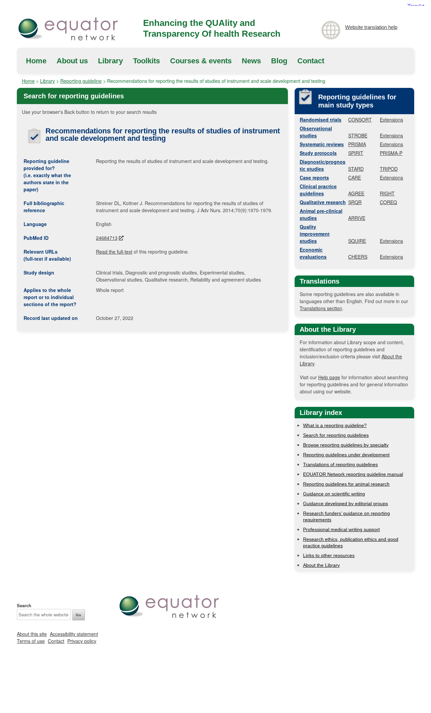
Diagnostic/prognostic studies (322, 165)
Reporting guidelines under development (346, 454)
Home (36, 61)
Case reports (314, 177)
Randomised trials (320, 119)
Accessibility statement (74, 633)
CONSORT (360, 119)
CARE (354, 177)
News (251, 61)
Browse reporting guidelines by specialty (346, 445)
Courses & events (201, 61)
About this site (32, 633)
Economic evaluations (313, 253)
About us (72, 61)
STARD (356, 168)
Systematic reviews (322, 144)
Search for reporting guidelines (336, 435)
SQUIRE (357, 240)
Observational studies (316, 132)
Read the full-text (114, 251)
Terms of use (31, 641)
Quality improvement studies (315, 233)
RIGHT (387, 193)
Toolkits (146, 61)
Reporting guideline (81, 80)
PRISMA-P (391, 153)
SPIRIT (355, 153)
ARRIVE (356, 218)
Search (24, 605)
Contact (310, 61)
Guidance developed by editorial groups (345, 503)
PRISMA (357, 144)
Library (110, 61)
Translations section (321, 308)
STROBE (357, 135)
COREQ (388, 202)
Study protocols (318, 153)
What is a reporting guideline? (335, 425)
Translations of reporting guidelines (340, 464)
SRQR (355, 202)
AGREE (356, 193)
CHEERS (357, 256)
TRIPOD (389, 168)
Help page (329, 377)
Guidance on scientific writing (334, 493)
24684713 (107, 237)
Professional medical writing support (341, 529)
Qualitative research (323, 202)
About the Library (321, 565)
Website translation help (371, 27)
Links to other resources (329, 555)
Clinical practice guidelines (318, 190)
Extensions (391, 119)
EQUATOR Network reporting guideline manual (353, 474)
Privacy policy (81, 641)
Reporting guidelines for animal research (346, 484)
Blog (279, 61)
